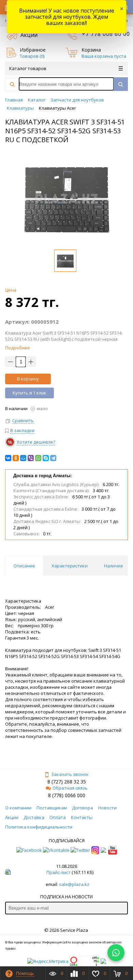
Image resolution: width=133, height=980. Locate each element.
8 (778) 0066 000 (66, 795)
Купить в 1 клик (29, 393)
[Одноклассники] (16, 458)
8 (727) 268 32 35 (66, 781)
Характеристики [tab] (69, 566)
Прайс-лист (58, 872)
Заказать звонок (70, 774)
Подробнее (17, 348)
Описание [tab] (24, 566)
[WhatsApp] (38, 458)
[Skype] (46, 458)
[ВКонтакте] (8, 458)
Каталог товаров (27, 68)
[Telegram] (53, 458)
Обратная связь (70, 788)
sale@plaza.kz (74, 884)
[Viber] (31, 458)
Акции (29, 35)
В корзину (28, 379)
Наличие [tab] (113, 566)
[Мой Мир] (23, 458)
